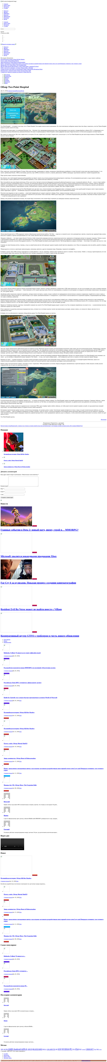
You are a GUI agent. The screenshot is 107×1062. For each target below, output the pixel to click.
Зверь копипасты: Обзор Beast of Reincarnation (13, 62)
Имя (2, 488)
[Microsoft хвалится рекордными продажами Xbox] (16, 552)
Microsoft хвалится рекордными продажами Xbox (29, 556)
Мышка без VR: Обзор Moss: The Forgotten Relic (13, 65)
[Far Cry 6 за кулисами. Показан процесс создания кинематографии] (16, 579)
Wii (98, 1049)
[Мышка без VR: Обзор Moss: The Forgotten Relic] (7, 782)
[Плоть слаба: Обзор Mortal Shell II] (4, 457)
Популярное (7, 639)
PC (70, 1049)
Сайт (2, 494)
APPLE (24, 1049)
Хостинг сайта (8, 1058)
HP (56, 1049)
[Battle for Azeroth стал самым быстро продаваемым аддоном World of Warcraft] (7, 694)
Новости (6, 10)
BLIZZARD (37, 1049)
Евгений (6, 829)
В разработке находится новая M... (15, 986)
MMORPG (6, 13)
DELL (44, 1049)
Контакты (6, 6)
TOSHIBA (84, 1049)
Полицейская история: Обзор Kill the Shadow (13, 59)
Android (17, 1049)
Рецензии (6, 18)
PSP (80, 1049)
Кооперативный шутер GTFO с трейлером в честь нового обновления (40, 635)
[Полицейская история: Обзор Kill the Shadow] (13, 451)
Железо (6, 12)
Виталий (7, 802)
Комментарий (4, 486)
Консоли (6, 15)
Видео (5, 19)
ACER (6, 1049)
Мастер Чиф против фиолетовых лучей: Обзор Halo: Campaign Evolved (19, 66)
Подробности (86, 1060)
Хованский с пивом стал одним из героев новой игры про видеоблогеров (26, 425)
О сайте (6, 8)
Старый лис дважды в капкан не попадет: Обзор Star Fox (16, 72)
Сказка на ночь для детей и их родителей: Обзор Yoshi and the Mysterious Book (21, 69)
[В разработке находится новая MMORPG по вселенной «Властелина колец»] (7, 664)
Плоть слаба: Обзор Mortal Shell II (10, 60)
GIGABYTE (51, 1049)
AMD (10, 1049)
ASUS (30, 1049)
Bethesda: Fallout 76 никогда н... (14, 956)
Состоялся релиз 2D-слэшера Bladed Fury (67, 425)
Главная (6, 4)
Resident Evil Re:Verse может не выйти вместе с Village (31, 609)
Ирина (6, 815)
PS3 (74, 1049)
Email (2, 491)
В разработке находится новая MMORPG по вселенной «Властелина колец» (30, 668)
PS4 (77, 1049)
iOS (59, 1049)
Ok (82, 1060)
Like (23, 91)
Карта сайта (7, 5)
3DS (2, 1049)
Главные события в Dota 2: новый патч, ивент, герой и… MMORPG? (39, 529)
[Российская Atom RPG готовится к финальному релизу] (7, 679)
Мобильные (7, 16)
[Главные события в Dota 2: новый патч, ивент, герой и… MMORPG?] (16, 526)
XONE (100, 1049)
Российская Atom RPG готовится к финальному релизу (23, 682)
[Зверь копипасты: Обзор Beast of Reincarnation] (4, 463)
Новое (5, 641)
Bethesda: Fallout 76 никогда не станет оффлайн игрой (22, 653)
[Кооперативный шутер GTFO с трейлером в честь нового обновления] (16, 632)
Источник (103, 419)
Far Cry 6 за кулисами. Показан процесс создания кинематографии (38, 582)
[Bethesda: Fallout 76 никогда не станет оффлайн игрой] (7, 649)
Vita (95, 1049)
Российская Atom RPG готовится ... (16, 971)
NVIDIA (65, 1049)
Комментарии (7, 642)
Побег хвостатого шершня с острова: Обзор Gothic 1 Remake (17, 68)
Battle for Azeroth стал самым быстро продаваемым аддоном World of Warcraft (30, 697)
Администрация (11, 91)
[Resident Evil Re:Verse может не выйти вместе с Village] (16, 605)
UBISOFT (90, 1049)
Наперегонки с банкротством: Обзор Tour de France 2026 (16, 70)
